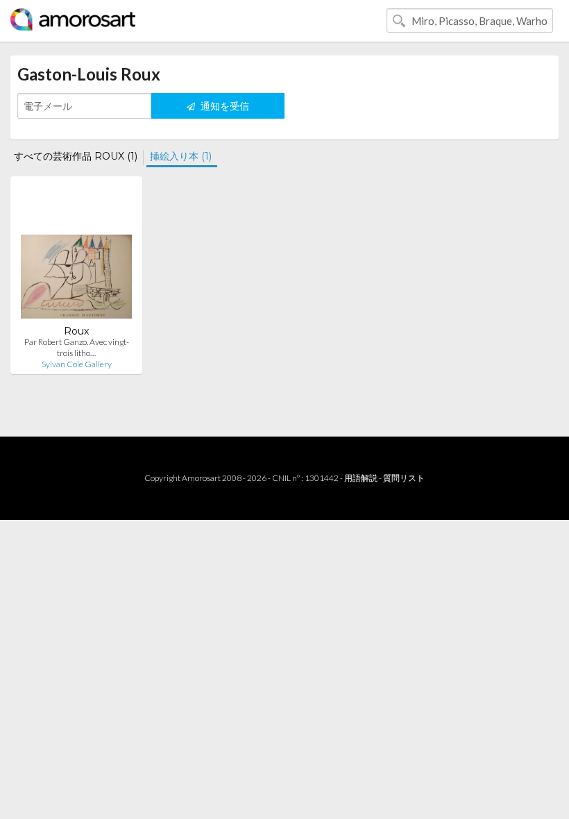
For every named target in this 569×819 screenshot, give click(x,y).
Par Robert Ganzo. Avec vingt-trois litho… (76, 347)
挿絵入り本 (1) (181, 156)
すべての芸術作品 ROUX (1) (75, 156)
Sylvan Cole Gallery (77, 364)
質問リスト (404, 478)
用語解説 (360, 478)
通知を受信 (223, 106)
